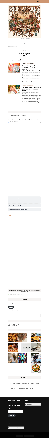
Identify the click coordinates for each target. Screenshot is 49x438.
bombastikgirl (25, 70)
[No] (47, 434)
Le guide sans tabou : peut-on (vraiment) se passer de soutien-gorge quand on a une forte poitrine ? (24, 383)
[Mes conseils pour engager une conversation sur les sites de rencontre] (26, 348)
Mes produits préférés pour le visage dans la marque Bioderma (31, 67)
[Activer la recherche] (40, 1)
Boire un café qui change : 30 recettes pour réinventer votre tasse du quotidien (21, 388)
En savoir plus (29, 436)
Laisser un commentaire (37, 70)
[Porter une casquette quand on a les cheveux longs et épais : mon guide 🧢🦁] (13, 358)
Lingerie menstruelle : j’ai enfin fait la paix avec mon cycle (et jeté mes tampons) (21, 380)
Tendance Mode (30, 85)
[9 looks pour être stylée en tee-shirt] (36, 358)
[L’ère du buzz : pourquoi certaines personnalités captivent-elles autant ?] (22, 358)
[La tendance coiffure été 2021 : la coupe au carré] (22, 338)
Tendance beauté (30, 63)
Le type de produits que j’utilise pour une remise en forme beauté (31, 89)
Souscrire (11, 307)
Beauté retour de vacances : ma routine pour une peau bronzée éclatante (20, 385)
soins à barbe (14, 115)
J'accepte (19, 436)
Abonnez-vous (11, 415)
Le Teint (24, 63)
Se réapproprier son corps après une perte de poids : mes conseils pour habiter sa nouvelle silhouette (24, 390)
